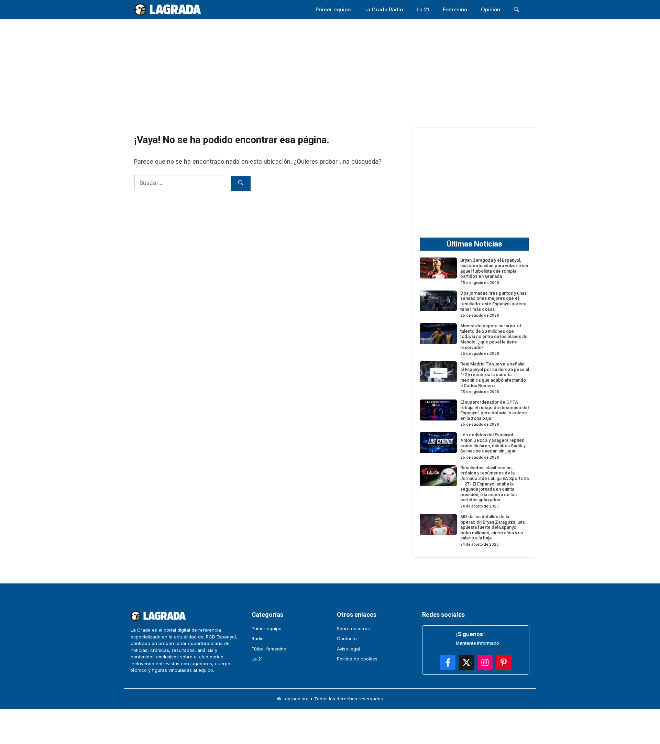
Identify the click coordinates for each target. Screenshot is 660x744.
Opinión (490, 9)
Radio (258, 638)
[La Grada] (167, 9)
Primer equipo (333, 9)
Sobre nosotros (353, 628)
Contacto (347, 638)
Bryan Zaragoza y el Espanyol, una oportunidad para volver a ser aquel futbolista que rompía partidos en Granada (494, 268)
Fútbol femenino (269, 649)
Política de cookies (357, 658)
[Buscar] (241, 183)
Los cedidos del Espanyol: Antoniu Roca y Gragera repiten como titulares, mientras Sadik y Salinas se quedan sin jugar (492, 442)
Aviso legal (348, 649)
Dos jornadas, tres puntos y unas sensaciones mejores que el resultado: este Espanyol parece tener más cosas (493, 301)
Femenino (455, 9)
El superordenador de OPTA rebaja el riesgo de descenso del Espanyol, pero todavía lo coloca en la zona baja (494, 410)
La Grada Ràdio (383, 9)
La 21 (423, 9)
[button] (516, 9)
